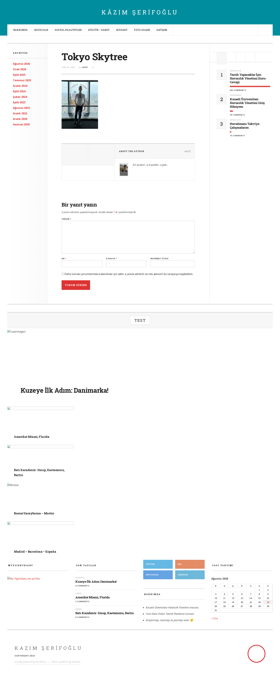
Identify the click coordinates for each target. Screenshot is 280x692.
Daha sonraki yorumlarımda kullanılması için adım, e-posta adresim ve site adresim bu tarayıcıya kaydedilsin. (128, 274)
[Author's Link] (124, 174)
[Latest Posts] (241, 57)
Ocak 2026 (19, 69)
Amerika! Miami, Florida (92, 597)
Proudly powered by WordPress (30, 661)
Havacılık (41, 29)
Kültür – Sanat (99, 29)
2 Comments (82, 601)
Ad (64, 258)
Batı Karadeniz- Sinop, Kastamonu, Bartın (104, 613)
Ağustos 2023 (21, 108)
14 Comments (237, 135)
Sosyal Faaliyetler (68, 29)
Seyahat (122, 29)
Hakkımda (20, 29)
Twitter (150, 564)
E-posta (111, 258)
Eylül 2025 (19, 75)
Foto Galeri (142, 29)
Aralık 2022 (20, 113)
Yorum (66, 219)
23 (268, 602)
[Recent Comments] (250, 57)
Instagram (152, 575)
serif (85, 67)
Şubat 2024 (20, 97)
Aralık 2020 (20, 119)
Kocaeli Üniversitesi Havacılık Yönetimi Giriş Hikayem (247, 102)
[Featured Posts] (231, 57)
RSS (180, 564)
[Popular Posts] (222, 57)
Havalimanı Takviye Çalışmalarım (244, 125)
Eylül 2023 (19, 102)
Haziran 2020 (21, 124)
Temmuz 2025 (22, 80)
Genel (37, 431)
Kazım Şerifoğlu (49, 648)
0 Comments (82, 585)
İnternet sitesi (159, 258)
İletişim (162, 29)
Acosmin (76, 661)
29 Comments (237, 115)
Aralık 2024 (20, 86)
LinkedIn (183, 575)
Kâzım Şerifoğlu (140, 12)
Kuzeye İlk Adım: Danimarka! (96, 581)
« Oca (214, 618)
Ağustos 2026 (21, 64)
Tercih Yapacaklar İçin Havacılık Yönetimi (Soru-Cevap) (248, 78)
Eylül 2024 (19, 91)
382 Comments (238, 90)
